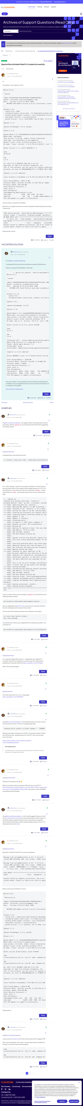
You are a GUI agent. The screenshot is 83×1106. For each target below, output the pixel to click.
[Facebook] (1, 1089)
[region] (57, 1093)
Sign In (4, 14)
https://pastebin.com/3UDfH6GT (13, 697)
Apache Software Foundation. (24, 1102)
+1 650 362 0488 (19, 1097)
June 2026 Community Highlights (66, 86)
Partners (46, 7)
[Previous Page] (21, 1073)
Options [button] (5, 55)
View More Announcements (68, 108)
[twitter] (5, 1089)
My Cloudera (5, 1086)
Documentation (27, 1086)
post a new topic (67, 43)
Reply (50, 236)
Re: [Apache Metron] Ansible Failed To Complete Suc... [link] (51, 51)
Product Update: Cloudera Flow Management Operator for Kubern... (67, 97)
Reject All (62, 1101)
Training (39, 7)
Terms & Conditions (21, 1100)
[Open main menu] (81, 14)
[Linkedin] (9, 1089)
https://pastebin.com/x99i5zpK (33, 663)
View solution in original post (14, 389)
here (18, 824)
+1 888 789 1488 (9, 1095)
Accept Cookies (74, 1101)
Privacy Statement (40, 1097)
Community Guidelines (24, 1082)
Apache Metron (9, 68)
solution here (16, 1039)
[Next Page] (33, 1073)
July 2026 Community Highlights (65, 82)
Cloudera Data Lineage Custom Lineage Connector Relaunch (68, 91)
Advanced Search (8, 35)
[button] (52, 79)
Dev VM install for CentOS (10, 787)
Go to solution (48, 61)
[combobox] (47, 31)
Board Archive (9, 51)
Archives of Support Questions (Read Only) (25, 51)
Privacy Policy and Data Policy (32, 1100)
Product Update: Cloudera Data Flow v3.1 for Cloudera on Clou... (68, 103)
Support (53, 7)
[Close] (79, 1082)
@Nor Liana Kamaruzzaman (17, 261)
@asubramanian (9, 451)
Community (31, 7)
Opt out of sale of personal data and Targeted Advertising (42, 1102)
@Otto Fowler (20, 606)
